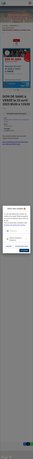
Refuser (9, 246)
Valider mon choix (21, 246)
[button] (16, 231)
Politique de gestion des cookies (14, 225)
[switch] (6, 239)
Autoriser (24, 250)
